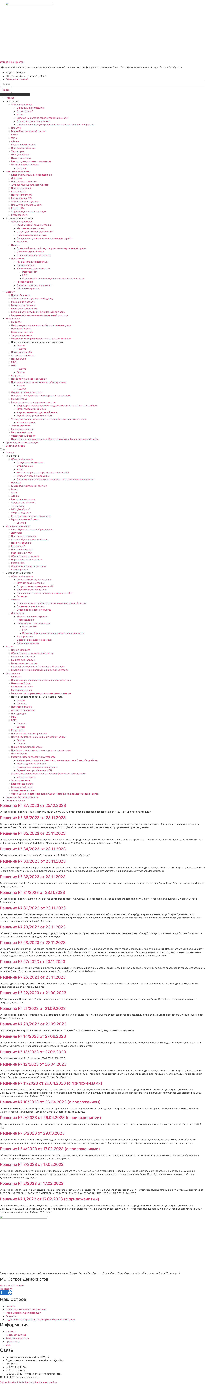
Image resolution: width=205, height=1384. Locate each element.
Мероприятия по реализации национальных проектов (41, 338)
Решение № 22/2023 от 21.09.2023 (33, 992)
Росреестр (17, 375)
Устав (20, 114)
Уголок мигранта (26, 422)
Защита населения (21, 335)
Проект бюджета (20, 295)
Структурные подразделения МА (35, 231)
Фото (14, 137)
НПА (24, 275)
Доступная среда (15, 445)
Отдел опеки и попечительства (34, 255)
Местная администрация (30, 228)
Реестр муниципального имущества (31, 161)
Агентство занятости (22, 355)
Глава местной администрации (34, 224)
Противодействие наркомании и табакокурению (38, 382)
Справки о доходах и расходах (28, 211)
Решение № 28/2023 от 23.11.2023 (33, 942)
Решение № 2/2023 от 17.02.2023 (31, 1183)
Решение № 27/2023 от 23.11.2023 (32, 961)
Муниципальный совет (18, 171)
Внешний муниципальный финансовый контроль (38, 311)
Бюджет (10, 291)
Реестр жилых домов (23, 144)
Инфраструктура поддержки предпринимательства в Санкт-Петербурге (57, 405)
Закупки (21, 168)
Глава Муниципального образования (31, 174)
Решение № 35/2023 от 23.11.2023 (33, 833)
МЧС (13, 365)
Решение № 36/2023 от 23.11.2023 (33, 817)
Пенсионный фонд (21, 328)
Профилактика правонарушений (29, 378)
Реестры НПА (29, 271)
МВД (13, 362)
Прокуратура (18, 358)
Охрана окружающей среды (26, 392)
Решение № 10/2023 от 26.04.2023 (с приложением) (50, 1102)
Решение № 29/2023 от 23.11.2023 (33, 927)
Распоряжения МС (21, 198)
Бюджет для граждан (23, 305)
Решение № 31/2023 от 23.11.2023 (32, 892)
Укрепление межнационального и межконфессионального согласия (48, 419)
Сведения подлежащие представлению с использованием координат (55, 124)
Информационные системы (32, 235)
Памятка (21, 348)
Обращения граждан (28, 288)
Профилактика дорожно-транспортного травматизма (41, 395)
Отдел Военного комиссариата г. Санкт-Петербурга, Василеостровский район (55, 439)
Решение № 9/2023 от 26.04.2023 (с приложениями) (50, 1117)
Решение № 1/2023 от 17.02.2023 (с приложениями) (49, 1199)
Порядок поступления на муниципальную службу (44, 238)
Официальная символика (30, 107)
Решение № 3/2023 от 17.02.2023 (32, 1164)
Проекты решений (21, 188)
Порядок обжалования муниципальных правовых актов (53, 278)
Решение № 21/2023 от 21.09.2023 (33, 1008)
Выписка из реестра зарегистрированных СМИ (43, 117)
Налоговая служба (21, 352)
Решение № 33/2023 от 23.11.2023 (33, 861)
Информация (13, 318)
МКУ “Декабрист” (20, 154)
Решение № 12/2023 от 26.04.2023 (33, 1064)
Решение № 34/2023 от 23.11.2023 (33, 849)
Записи (21, 345)
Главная (10, 97)
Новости (16, 127)
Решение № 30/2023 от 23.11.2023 (33, 908)
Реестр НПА (18, 208)
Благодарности (19, 214)
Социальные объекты (23, 148)
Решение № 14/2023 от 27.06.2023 (33, 1036)
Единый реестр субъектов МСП (34, 415)
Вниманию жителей (22, 332)
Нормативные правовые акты (33, 268)
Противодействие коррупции (22, 442)
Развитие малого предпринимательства (33, 402)
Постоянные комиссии (24, 181)
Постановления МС (22, 194)
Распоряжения (25, 281)
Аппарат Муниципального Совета (29, 184)
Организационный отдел (30, 251)
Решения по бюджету (23, 301)
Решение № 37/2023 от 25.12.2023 (33, 805)
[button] (102, 449)
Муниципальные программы (32, 261)
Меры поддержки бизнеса (31, 409)
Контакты (16, 322)
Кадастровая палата (22, 429)
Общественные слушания (25, 201)
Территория (17, 151)
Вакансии (22, 241)
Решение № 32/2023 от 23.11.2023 (33, 876)
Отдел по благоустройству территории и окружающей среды (51, 248)
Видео (14, 134)
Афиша (15, 141)
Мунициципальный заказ (25, 164)
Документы (17, 258)
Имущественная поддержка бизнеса (37, 412)
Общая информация (22, 104)
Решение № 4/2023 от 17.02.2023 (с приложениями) (50, 1148)
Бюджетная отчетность (24, 308)
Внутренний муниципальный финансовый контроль (39, 315)
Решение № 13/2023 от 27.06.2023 (33, 1052)
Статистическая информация (33, 121)
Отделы (15, 245)
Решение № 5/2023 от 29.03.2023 (32, 1133)
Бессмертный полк (21, 432)
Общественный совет (23, 435)
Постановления (25, 265)
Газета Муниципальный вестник (29, 131)
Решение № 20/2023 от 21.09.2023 (33, 1024)
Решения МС (18, 191)
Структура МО (25, 111)
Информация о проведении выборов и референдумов (41, 325)
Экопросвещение (20, 425)
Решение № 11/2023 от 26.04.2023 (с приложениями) (51, 1083)
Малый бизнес (19, 398)
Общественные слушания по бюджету (32, 298)
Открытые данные (21, 158)
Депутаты (16, 178)
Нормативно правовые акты (27, 204)
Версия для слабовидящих (15, 94)
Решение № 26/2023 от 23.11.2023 (33, 977)
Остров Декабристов (12, 62)
